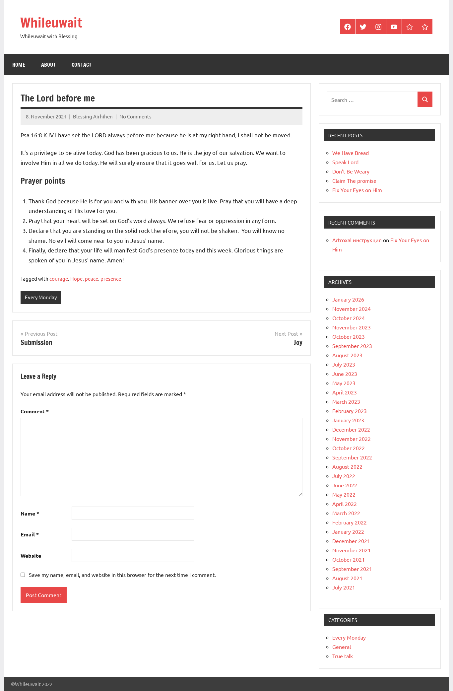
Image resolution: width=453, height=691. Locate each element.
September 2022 (352, 457)
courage (58, 278)
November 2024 (351, 308)
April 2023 (344, 392)
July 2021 (343, 587)
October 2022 (348, 448)
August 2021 (347, 578)
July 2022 (343, 475)
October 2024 (348, 317)
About (48, 64)
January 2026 (348, 299)
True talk (342, 656)
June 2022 (344, 485)
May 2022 (344, 494)
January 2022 (348, 531)
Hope (76, 278)
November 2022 (351, 438)
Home (18, 64)
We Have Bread (350, 152)
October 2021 (348, 559)
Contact (82, 64)
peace (91, 278)
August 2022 (347, 466)
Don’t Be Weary (350, 171)
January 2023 (348, 420)
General (341, 646)
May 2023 (344, 383)
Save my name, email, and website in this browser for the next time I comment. (122, 574)
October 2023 (348, 336)
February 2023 (349, 410)
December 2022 (351, 429)
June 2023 (344, 373)
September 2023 (352, 345)
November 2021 (351, 550)
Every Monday (41, 297)
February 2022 (349, 522)
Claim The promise (354, 180)
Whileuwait (51, 22)
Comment (35, 411)
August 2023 (347, 355)
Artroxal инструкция (357, 240)
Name (30, 513)
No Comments (135, 116)
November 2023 (351, 327)
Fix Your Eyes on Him (357, 189)
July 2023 (343, 364)
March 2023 (346, 401)
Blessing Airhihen (93, 116)
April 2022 (344, 503)
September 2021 (352, 568)
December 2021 (351, 540)
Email (30, 534)
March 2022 (346, 513)
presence (110, 278)
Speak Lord (345, 162)
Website (31, 555)
